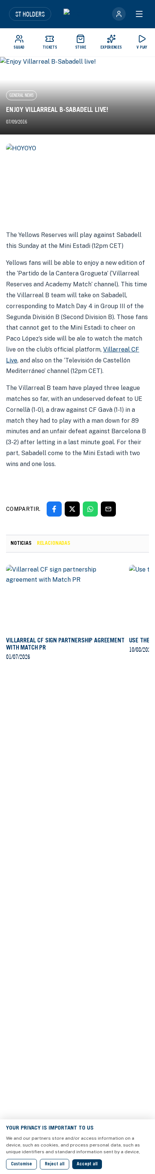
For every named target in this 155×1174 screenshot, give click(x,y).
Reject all (54, 1164)
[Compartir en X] (72, 509)
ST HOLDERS (30, 14)
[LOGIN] (119, 14)
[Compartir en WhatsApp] (90, 509)
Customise (21, 1164)
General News (21, 95)
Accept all (87, 1164)
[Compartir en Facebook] (54, 509)
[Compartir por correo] (108, 509)
